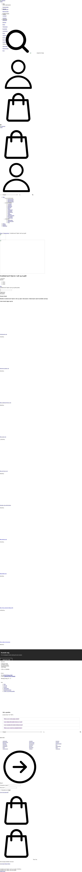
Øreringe (4, 22)
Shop (4, 3)
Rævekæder (10, 216)
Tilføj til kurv (2, 871)
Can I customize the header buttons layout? (13, 724)
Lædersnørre (10, 217)
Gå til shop (2, 863)
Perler (9, 213)
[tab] (41, 718)
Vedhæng (10, 214)
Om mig (4, 9)
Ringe (4, 24)
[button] (6, 659)
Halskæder (5, 20)
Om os (4, 223)
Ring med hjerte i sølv (3, 539)
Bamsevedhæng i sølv (3, 573)
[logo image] (4, 1)
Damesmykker (5, 7)
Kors (9, 222)
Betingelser (5, 19)
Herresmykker (10, 200)
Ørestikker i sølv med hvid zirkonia (5, 505)
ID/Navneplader (11, 215)
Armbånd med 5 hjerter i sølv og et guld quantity (10, 287)
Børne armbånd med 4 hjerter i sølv (5, 402)
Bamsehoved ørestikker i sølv (4, 368)
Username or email (4, 785)
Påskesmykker (11, 221)
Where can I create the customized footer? (13, 727)
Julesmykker (10, 220)
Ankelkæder (10, 212)
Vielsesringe (10, 209)
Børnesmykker (6, 11)
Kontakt (4, 14)
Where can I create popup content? (11, 718)
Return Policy (7, 863)
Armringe (4, 18)
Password (2, 787)
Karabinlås (10, 211)
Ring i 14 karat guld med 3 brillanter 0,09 (6, 607)
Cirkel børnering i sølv (3, 334)
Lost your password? (4, 792)
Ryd (1, 286)
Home (1, 233)
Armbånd (4, 15)
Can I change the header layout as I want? (13, 721)
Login (9, 790)
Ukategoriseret (6, 233)
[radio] (40, 282)
